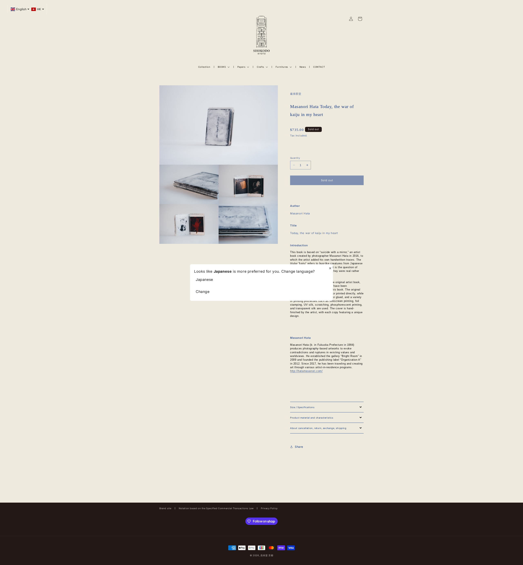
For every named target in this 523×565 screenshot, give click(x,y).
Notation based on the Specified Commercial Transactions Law (216, 508)
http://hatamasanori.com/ (306, 371)
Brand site (165, 508)
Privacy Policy (269, 508)
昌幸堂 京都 (266, 555)
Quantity (295, 157)
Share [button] (299, 446)
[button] (224, 67)
